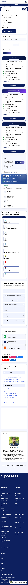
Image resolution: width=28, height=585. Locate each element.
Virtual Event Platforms (9, 397)
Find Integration (4, 503)
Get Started (13, 85)
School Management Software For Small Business (14, 381)
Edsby (5, 234)
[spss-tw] (2, 575)
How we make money (19, 498)
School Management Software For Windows (13, 377)
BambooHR (3, 568)
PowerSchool (7, 222)
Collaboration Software (9, 391)
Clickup (2, 556)
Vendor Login (17, 505)
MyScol (17, 4)
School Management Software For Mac (12, 379)
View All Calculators (19, 535)
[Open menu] (26, 2)
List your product (4, 490)
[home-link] (1, 4)
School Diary (6, 258)
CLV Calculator (18, 525)
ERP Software (4, 529)
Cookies (9, 577)
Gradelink (6, 246)
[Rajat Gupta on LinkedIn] (17, 448)
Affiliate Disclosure (7, 17)
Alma (5, 276)
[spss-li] (5, 575)
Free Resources (4, 510)
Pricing (2, 505)
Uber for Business (5, 551)
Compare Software (5, 498)
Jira (2, 563)
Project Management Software (10, 395)
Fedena (5, 264)
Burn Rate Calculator (19, 532)
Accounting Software (8, 388)
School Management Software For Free (12, 375)
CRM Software (7, 390)
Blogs (2, 495)
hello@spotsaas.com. (17, 467)
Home (16, 490)
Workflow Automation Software (10, 402)
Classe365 (6, 240)
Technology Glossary (5, 493)
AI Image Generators (5, 537)
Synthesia (3, 566)
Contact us (17, 500)
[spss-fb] (12, 575)
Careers (16, 503)
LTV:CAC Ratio (18, 530)
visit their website (13, 172)
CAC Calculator (18, 527)
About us (17, 495)
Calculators (3, 508)
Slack (2, 558)
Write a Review (18, 493)
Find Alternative (4, 500)
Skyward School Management (10, 228)
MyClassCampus (7, 270)
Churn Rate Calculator (19, 522)
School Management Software (9, 4)
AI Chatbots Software (5, 524)
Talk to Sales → (19, 162)
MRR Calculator (18, 520)
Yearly (6, 53)
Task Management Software (10, 393)
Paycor (2, 570)
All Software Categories (6, 544)
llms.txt (13, 577)
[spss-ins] (9, 575)
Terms (2, 577)
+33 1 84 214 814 (11, 337)
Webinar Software (8, 401)
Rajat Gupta (13, 447)
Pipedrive (3, 553)
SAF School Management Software (11, 252)
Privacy (6, 577)
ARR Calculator (18, 517)
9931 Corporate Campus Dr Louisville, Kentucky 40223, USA (7, 580)
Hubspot (3, 561)
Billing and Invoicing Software (10, 399)
